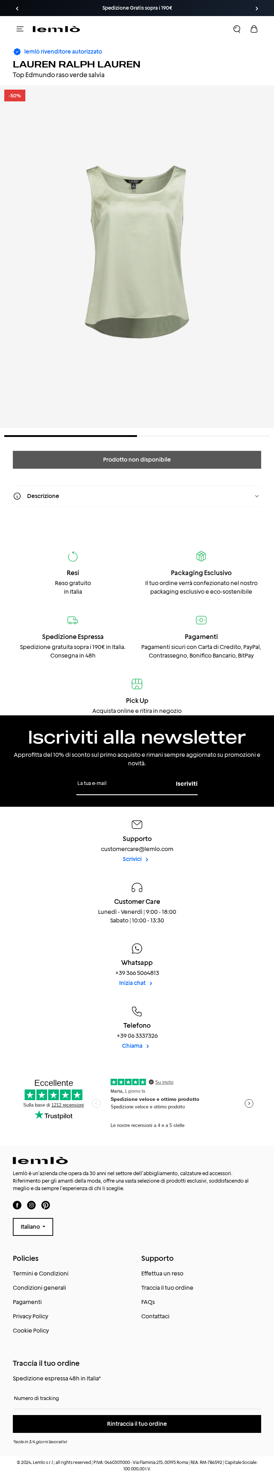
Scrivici (133, 859)
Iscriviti (187, 783)
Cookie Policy (31, 1330)
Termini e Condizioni (40, 1273)
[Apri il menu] (20, 29)
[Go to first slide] (257, 8)
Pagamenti (27, 1302)
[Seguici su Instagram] (31, 1205)
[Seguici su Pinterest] (45, 1205)
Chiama (132, 1045)
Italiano (31, 1226)
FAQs (148, 1302)
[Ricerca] (237, 29)
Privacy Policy (30, 1316)
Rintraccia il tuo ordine (137, 1423)
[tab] (70, 436)
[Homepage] (56, 29)
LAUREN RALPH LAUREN (77, 64)
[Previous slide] (17, 8)
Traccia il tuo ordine (167, 1287)
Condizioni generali (39, 1287)
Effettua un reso (162, 1273)
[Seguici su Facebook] (17, 1205)
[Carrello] (254, 29)
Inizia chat (133, 983)
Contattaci (155, 1316)
